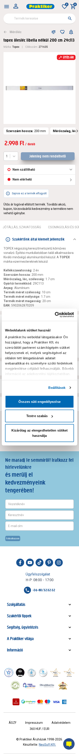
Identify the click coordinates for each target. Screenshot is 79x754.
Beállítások (56, 387)
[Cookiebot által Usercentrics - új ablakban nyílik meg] (56, 315)
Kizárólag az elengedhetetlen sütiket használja (39, 432)
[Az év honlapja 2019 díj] (43, 672)
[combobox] (39, 19)
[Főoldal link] (40, 6)
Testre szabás (37, 416)
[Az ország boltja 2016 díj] (55, 672)
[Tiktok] (39, 562)
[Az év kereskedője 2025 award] (63, 685)
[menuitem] (7, 7)
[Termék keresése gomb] (70, 18)
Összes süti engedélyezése (39, 401)
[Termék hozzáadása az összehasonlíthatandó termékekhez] (53, 32)
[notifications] (71, 32)
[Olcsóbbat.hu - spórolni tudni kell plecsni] (47, 685)
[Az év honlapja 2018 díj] (31, 672)
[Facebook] (20, 562)
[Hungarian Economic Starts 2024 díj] (8, 672)
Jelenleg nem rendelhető (47, 156)
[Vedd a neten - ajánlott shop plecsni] (29, 685)
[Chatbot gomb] (69, 744)
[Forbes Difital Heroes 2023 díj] (20, 672)
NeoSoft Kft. (47, 744)
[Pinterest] (49, 562)
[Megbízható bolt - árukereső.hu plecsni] (15, 685)
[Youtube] (30, 562)
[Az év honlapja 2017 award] (69, 672)
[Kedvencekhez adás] (62, 32)
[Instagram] (59, 562)
